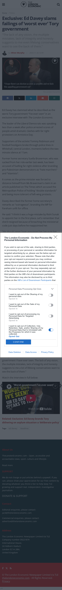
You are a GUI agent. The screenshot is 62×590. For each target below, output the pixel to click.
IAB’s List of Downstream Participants (34, 280)
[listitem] (31, 288)
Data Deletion (15, 352)
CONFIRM (18, 342)
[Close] (56, 238)
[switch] (51, 295)
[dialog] (31, 295)
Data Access (31, 352)
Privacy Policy (47, 352)
